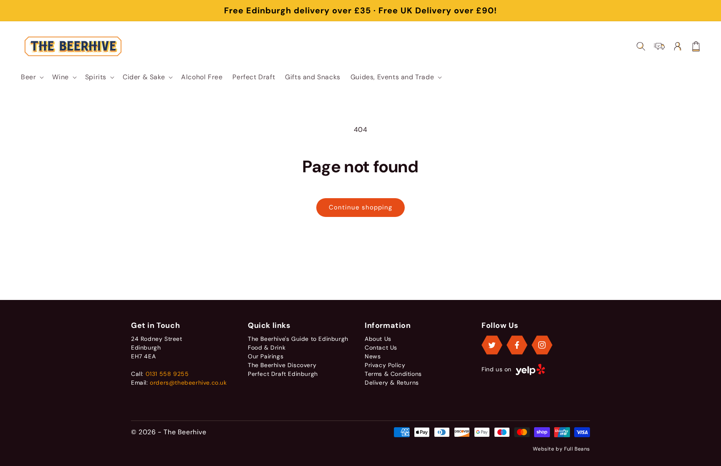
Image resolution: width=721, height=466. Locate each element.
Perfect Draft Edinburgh (283, 374)
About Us (378, 339)
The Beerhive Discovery (282, 365)
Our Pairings (265, 356)
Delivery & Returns (392, 382)
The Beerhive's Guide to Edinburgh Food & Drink (298, 343)
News (373, 356)
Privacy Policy (385, 365)
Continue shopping (360, 207)
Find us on (497, 369)
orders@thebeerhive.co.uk (188, 382)
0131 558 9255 (167, 374)
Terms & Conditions (393, 374)
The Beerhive (185, 432)
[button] (31, 77)
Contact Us (381, 347)
